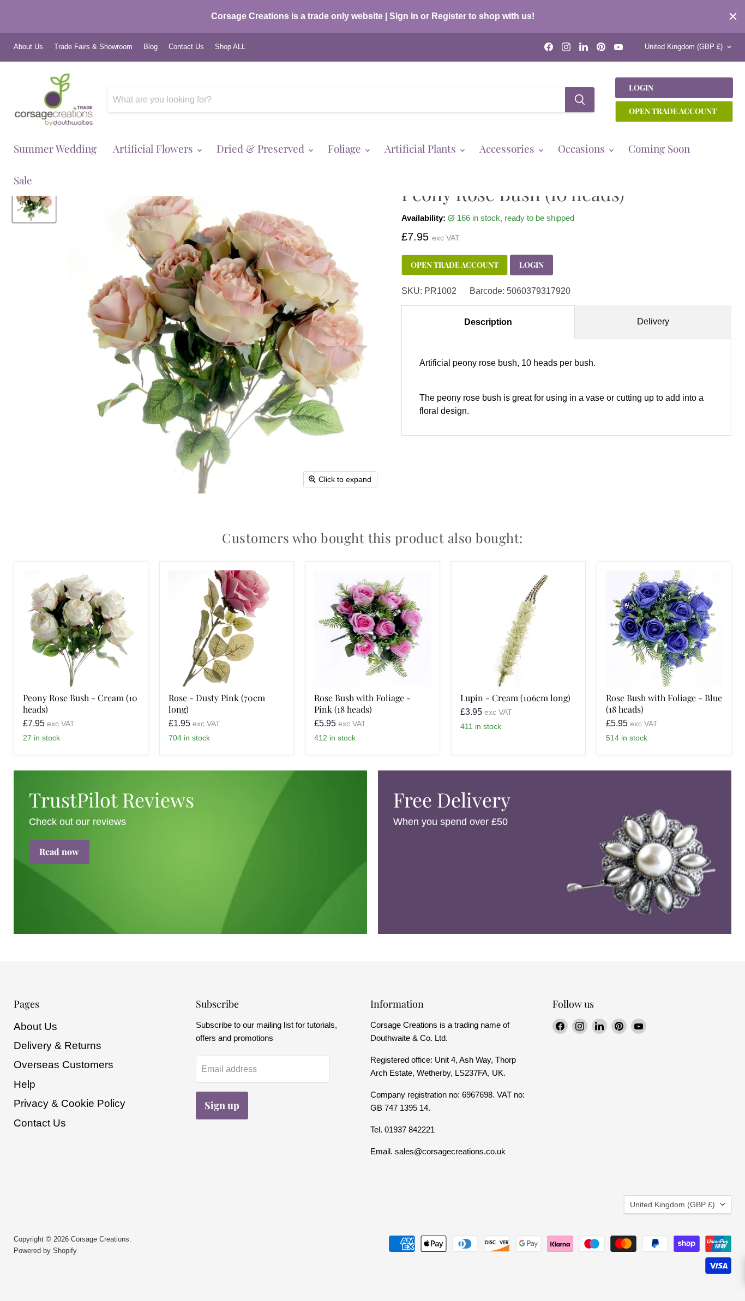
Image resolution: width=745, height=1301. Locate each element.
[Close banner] (733, 16)
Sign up (222, 1105)
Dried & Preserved (262, 148)
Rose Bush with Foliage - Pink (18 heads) (362, 703)
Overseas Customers (63, 1064)
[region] (372, 16)
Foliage (346, 148)
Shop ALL (230, 47)
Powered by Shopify (45, 1250)
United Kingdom (684, 47)
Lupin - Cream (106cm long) (515, 697)
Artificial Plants (421, 148)
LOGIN (531, 265)
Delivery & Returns (57, 1045)
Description (488, 322)
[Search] (579, 99)
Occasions (583, 148)
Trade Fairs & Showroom (93, 47)
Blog (150, 47)
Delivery (653, 321)
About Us (28, 47)
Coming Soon (659, 148)
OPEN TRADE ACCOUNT (454, 265)
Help (24, 1084)
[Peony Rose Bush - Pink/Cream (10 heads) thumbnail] (34, 200)
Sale (23, 180)
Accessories (508, 148)
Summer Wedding (55, 148)
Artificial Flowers (154, 148)
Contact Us (186, 47)
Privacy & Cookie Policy (69, 1103)
